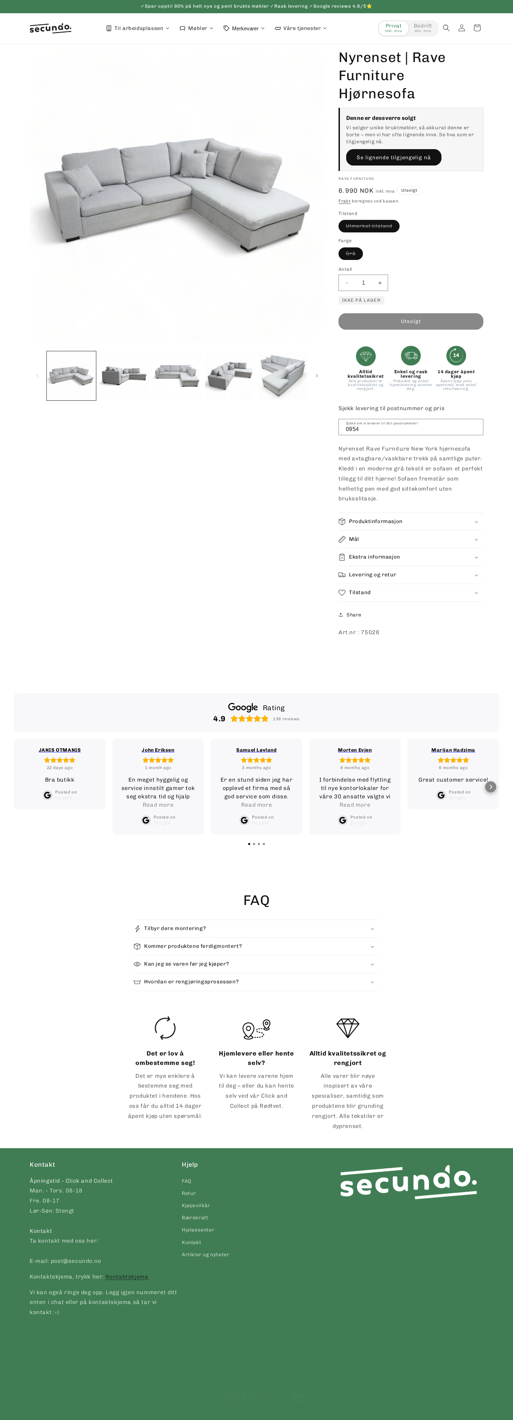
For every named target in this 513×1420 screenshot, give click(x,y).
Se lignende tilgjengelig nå (394, 157)
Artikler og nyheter (205, 1254)
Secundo (56, 1411)
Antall (345, 269)
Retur (189, 1193)
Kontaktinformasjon (375, 1410)
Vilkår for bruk (278, 1410)
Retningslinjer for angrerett (177, 1410)
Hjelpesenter (198, 1230)
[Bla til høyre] (317, 375)
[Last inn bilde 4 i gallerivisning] (229, 375)
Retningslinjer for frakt (325, 1410)
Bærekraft (195, 1218)
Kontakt (191, 1242)
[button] (446, 28)
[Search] (475, 426)
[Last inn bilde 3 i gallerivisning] (177, 375)
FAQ (187, 1181)
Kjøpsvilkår (196, 1205)
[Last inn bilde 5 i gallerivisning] (282, 375)
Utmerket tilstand (373, 227)
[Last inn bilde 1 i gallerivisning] (71, 375)
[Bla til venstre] (37, 375)
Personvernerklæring (234, 1410)
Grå (354, 255)
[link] (165, 1068)
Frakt (345, 201)
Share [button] (354, 615)
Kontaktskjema (127, 1276)
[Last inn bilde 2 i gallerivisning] (124, 375)
